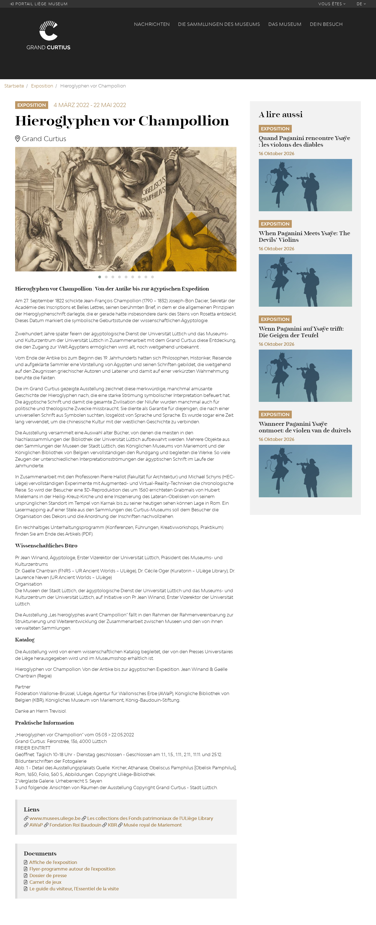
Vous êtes (331, 4)
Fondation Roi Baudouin (75, 825)
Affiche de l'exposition (53, 862)
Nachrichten (152, 24)
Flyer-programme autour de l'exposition (72, 869)
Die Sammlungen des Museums (219, 24)
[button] (99, 277)
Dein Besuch (326, 24)
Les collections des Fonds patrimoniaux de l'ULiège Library (150, 818)
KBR (112, 825)
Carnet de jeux (45, 882)
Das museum (285, 24)
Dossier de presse (48, 875)
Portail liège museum (41, 4)
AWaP (36, 825)
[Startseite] (76, 35)
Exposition (42, 86)
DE (360, 4)
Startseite (14, 86)
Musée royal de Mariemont (153, 825)
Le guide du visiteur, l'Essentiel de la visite (74, 888)
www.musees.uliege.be (55, 818)
